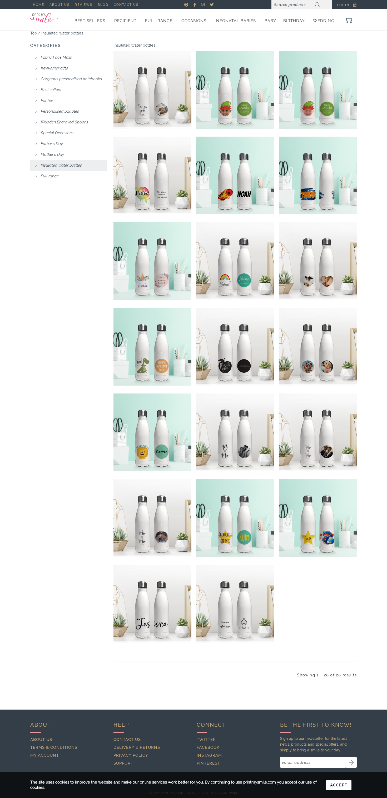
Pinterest (208, 763)
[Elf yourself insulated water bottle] (235, 90)
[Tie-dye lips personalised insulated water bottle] (152, 176)
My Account (44, 755)
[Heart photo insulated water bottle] (318, 261)
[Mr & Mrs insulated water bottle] (235, 432)
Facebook (208, 747)
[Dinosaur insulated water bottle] (152, 347)
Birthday (294, 20)
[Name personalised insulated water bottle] (152, 604)
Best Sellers (90, 20)
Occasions (193, 20)
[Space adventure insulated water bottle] (318, 518)
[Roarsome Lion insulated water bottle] (152, 432)
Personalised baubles (59, 111)
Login (343, 5)
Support (123, 763)
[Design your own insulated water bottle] (152, 90)
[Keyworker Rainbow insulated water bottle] (235, 261)
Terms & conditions (53, 747)
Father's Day (51, 143)
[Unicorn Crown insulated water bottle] (152, 261)
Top (33, 33)
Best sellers (50, 89)
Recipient (125, 20)
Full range (49, 176)
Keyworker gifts (54, 68)
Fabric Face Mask (56, 57)
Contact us (126, 5)
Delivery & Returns (136, 747)
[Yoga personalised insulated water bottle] (235, 604)
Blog (103, 5)
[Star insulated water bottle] (235, 518)
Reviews (83, 5)
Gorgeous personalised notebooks (71, 79)
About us (59, 5)
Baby (270, 20)
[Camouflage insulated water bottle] (318, 176)
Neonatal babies (236, 20)
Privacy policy (130, 755)
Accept (339, 785)
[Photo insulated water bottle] (318, 347)
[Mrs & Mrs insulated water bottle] (152, 518)
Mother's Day (52, 154)
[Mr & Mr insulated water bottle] (318, 432)
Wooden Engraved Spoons (64, 122)
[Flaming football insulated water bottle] (235, 176)
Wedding (323, 20)
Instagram (209, 755)
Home (38, 5)
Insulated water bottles (62, 33)
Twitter (206, 739)
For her (46, 100)
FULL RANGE (158, 20)
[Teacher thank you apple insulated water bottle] (235, 347)
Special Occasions (56, 133)
